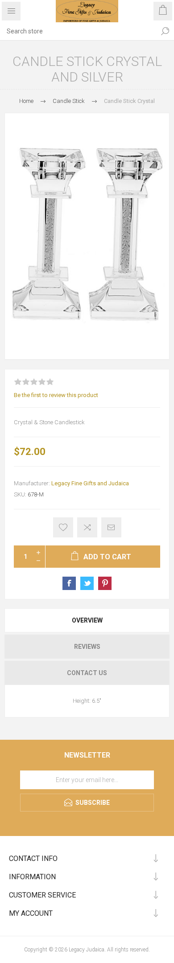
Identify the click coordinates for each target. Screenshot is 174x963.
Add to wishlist (63, 527)
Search (165, 31)
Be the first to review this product (56, 395)
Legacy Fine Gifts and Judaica (90, 483)
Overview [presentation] (87, 620)
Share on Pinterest (105, 583)
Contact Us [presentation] (87, 672)
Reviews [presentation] (87, 646)
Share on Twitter (87, 583)
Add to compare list (87, 527)
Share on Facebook (69, 583)
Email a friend (111, 527)
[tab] (87, 620)
